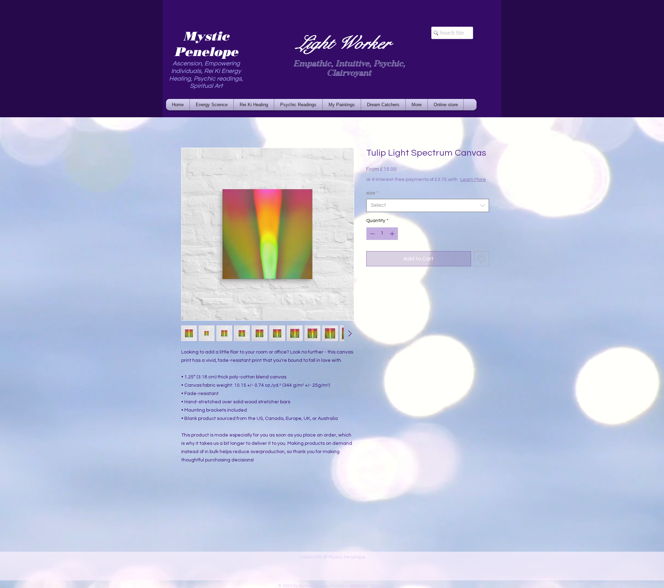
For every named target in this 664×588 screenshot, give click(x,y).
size (372, 199)
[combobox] (427, 212)
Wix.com (378, 586)
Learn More (419, 186)
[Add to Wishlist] (481, 265)
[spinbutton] (382, 241)
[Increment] (392, 241)
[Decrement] (371, 241)
